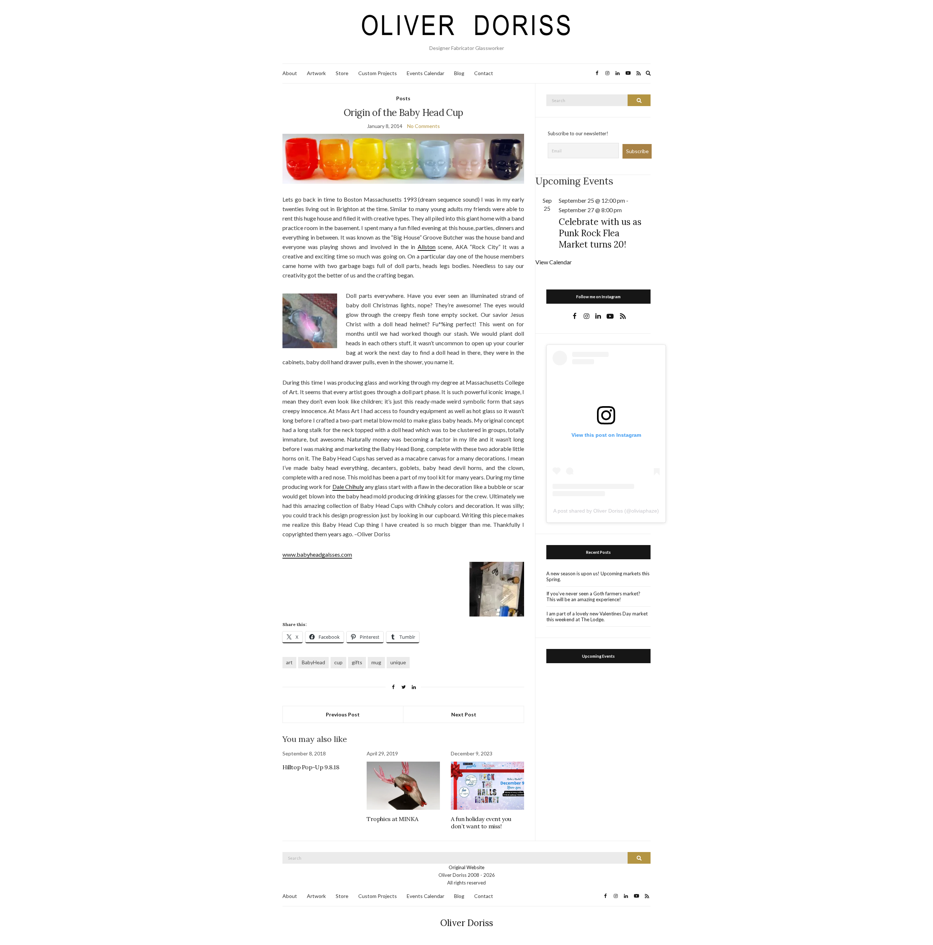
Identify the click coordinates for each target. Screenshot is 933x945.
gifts (357, 662)
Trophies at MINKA (392, 818)
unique (398, 662)
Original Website (466, 867)
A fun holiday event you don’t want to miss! (481, 822)
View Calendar (553, 261)
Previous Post (343, 714)
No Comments (423, 126)
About (289, 73)
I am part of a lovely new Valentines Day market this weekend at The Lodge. (597, 616)
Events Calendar (425, 73)
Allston (427, 246)
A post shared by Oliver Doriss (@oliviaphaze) (606, 511)
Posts (403, 98)
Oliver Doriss (466, 923)
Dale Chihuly (348, 486)
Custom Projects (377, 73)
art (289, 662)
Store (342, 73)
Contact (483, 73)
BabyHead (313, 662)
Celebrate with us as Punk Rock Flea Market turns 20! (600, 233)
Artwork (316, 73)
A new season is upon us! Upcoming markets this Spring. (597, 576)
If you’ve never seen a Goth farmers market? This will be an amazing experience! (593, 596)
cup (338, 662)
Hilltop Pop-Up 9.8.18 (310, 767)
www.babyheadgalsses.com (317, 554)
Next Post (463, 714)
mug (376, 662)
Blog (459, 73)
